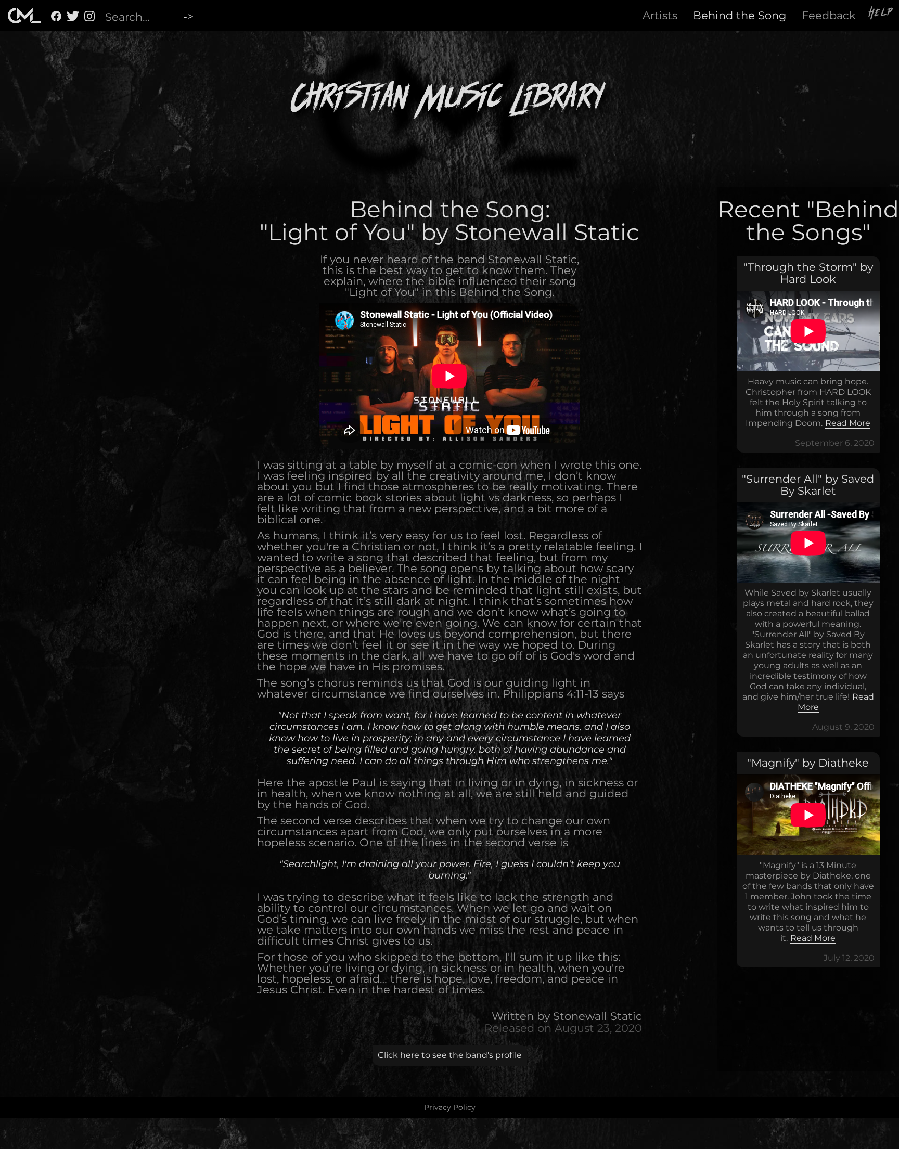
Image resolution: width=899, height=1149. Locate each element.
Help (881, 14)
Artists (660, 15)
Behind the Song (739, 15)
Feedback (829, 15)
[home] (24, 15)
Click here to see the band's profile (450, 1055)
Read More (847, 423)
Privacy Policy (450, 1107)
